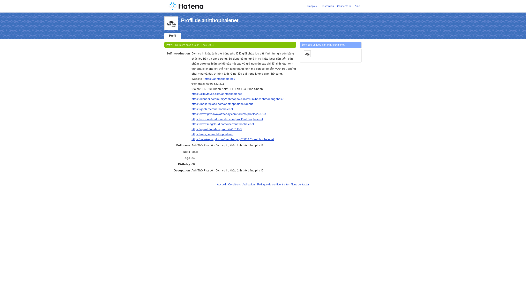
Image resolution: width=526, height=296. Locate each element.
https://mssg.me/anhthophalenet (212, 134)
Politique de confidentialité (272, 184)
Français (312, 6)
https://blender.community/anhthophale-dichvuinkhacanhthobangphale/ (237, 99)
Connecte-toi (344, 6)
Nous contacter (300, 184)
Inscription (328, 6)
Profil (172, 35)
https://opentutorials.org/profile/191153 (216, 129)
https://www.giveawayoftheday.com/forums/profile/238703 (228, 114)
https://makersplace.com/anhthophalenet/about (222, 103)
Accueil (221, 184)
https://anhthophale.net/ (219, 78)
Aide (357, 6)
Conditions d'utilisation (241, 184)
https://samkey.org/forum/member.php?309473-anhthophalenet (232, 139)
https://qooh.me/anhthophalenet (212, 109)
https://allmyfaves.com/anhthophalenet (216, 93)
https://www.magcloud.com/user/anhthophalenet (222, 124)
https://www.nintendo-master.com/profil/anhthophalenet (227, 119)
